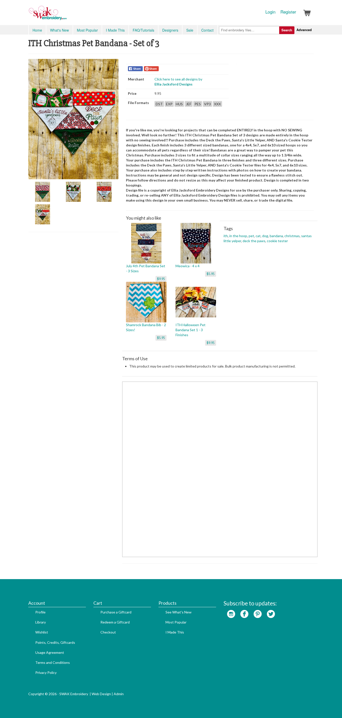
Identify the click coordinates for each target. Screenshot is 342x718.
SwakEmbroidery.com (65, 15)
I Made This (115, 30)
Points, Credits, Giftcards (55, 642)
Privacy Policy (46, 672)
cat (258, 236)
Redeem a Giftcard (115, 622)
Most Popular (87, 30)
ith (226, 236)
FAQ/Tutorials (143, 30)
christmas (292, 236)
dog (265, 236)
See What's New (178, 612)
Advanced (304, 29)
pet (251, 236)
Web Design (101, 694)
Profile (40, 612)
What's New (59, 30)
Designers (170, 30)
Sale (189, 30)
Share (137, 68)
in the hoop (238, 236)
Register (288, 12)
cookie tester (277, 241)
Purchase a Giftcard (115, 612)
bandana (276, 236)
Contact (207, 30)
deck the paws (254, 241)
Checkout (108, 632)
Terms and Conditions (52, 662)
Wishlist (41, 632)
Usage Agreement (49, 652)
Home (37, 30)
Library (40, 622)
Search (286, 30)
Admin (119, 694)
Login (270, 12)
